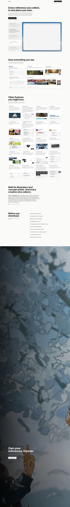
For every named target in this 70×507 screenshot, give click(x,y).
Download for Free (58, 1)
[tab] (15, 25)
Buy (52, 1)
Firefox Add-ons (11, 72)
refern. (9, 1)
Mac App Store (11, 74)
